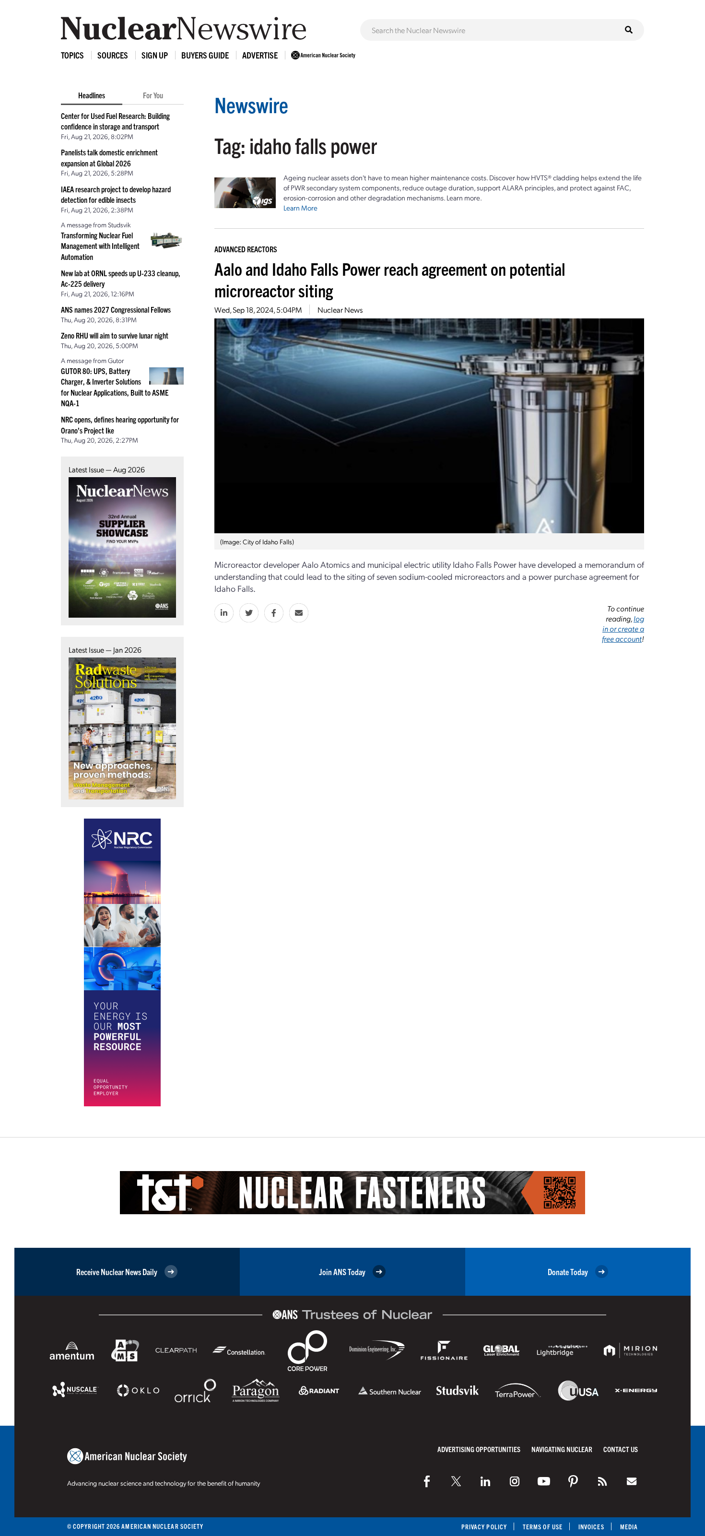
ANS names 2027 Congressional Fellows (116, 309)
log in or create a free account (623, 628)
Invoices (591, 1527)
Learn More (300, 207)
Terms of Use (543, 1527)
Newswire (251, 104)
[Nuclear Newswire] (602, 1481)
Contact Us (620, 1449)
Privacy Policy (484, 1527)
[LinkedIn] (485, 1481)
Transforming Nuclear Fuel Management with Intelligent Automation (100, 245)
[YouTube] (544, 1481)
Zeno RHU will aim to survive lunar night (114, 335)
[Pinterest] (573, 1481)
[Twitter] (456, 1481)
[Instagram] (514, 1481)
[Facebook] (427, 1481)
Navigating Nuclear (561, 1449)
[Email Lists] (631, 1481)
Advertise (260, 54)
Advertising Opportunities (478, 1449)
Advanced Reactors (245, 249)
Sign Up (154, 54)
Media (629, 1527)
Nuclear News (340, 310)
